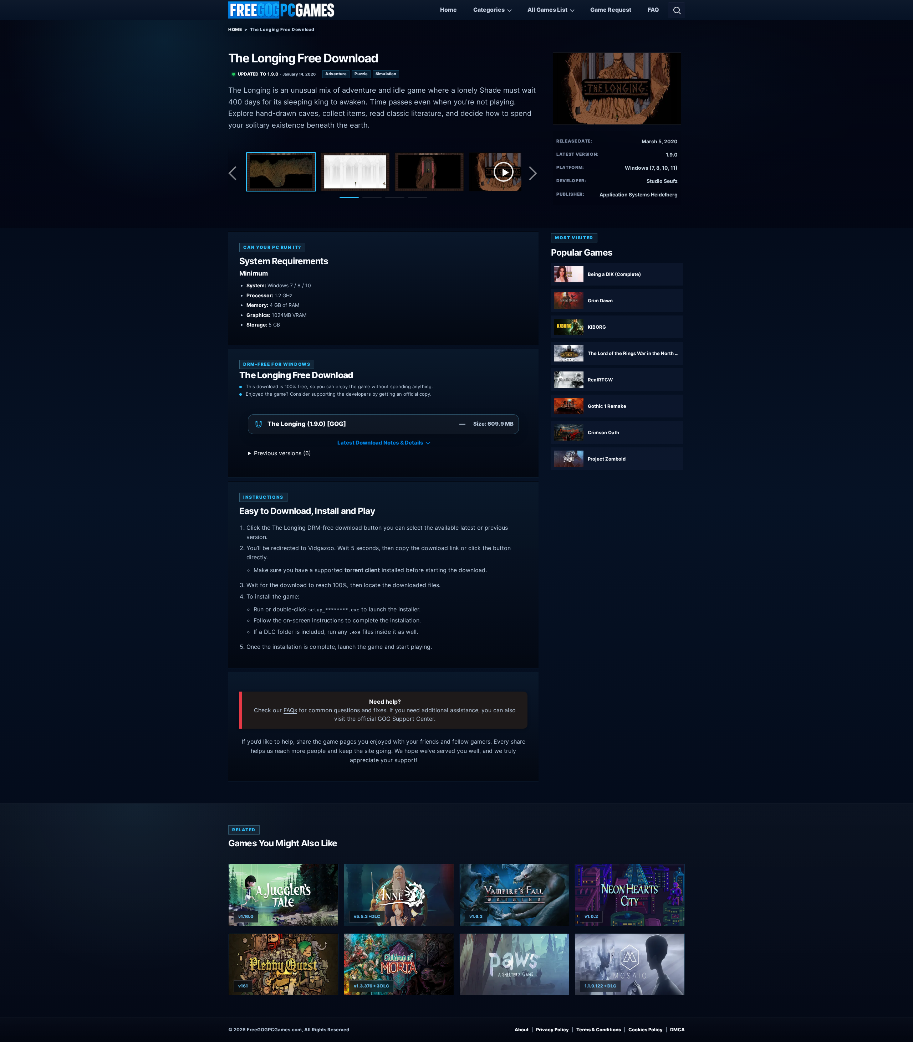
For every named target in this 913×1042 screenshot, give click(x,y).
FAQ (653, 9)
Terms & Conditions (598, 1029)
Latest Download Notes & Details (380, 442)
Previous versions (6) (282, 453)
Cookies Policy (645, 1029)
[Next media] (532, 173)
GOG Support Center (406, 718)
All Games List (547, 9)
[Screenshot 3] (429, 171)
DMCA (677, 1029)
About (522, 1029)
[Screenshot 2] (355, 171)
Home (448, 9)
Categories (489, 9)
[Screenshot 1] (281, 171)
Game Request (610, 9)
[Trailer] (504, 171)
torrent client (362, 570)
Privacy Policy (552, 1029)
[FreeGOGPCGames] (281, 10)
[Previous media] (234, 173)
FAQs (290, 710)
